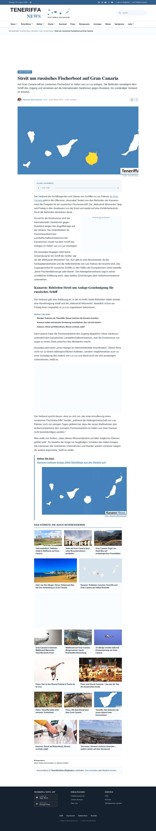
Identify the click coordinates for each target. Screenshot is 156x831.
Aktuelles (34, 31)
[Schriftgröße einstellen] (30, 2)
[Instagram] (109, 2)
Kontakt (108, 800)
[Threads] (102, 2)
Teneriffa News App (44, 792)
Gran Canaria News (46, 31)
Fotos (72, 24)
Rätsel (108, 24)
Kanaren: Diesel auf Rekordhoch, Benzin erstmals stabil (61, 327)
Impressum (70, 816)
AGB (61, 816)
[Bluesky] (105, 2)
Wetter (39, 24)
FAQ (106, 796)
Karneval (63, 24)
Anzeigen (97, 24)
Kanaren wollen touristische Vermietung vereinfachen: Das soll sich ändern (69, 322)
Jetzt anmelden (91, 770)
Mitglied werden (109, 770)
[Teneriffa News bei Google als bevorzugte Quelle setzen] (132, 100)
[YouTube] (112, 2)
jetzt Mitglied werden (139, 2)
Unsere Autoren (77, 800)
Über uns (74, 803)
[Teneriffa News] (41, 13)
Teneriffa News (25, 31)
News (13, 24)
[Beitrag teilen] (136, 100)
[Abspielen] (38, 188)
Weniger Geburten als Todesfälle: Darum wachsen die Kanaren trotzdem (67, 318)
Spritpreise (119, 24)
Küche (50, 24)
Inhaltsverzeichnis (78, 796)
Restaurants (84, 24)
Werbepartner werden (113, 803)
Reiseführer (26, 24)
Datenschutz (83, 816)
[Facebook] (99, 2)
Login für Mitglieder (123, 2)
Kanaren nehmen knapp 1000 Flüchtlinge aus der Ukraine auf (71, 462)
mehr (130, 24)
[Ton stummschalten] (118, 188)
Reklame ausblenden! (101, 217)
